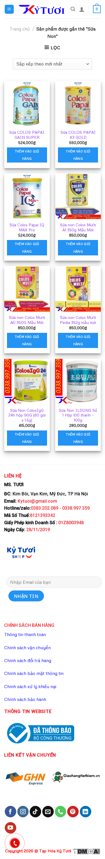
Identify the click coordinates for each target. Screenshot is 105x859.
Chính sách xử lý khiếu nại (30, 686)
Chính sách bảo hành (25, 699)
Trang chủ (20, 29)
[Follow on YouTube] (10, 828)
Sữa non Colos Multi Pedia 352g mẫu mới (78, 320)
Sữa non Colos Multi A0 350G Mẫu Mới (27, 320)
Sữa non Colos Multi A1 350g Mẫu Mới (78, 227)
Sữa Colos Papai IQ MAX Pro (27, 227)
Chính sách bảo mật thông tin (34, 673)
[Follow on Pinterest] (73, 811)
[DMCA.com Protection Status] (86, 850)
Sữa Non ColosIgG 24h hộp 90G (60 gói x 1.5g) (27, 415)
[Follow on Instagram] (23, 811)
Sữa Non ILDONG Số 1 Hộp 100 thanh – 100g (78, 415)
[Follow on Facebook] (10, 811)
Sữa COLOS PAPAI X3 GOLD (78, 135)
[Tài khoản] (82, 9)
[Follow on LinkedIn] (85, 811)
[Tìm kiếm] (73, 9)
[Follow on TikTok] (35, 811)
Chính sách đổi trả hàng (27, 660)
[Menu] (9, 9)
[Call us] (60, 811)
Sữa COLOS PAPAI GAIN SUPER (27, 135)
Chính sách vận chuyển (27, 647)
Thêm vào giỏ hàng (27, 154)
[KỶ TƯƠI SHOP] (21, 552)
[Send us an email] (48, 811)
